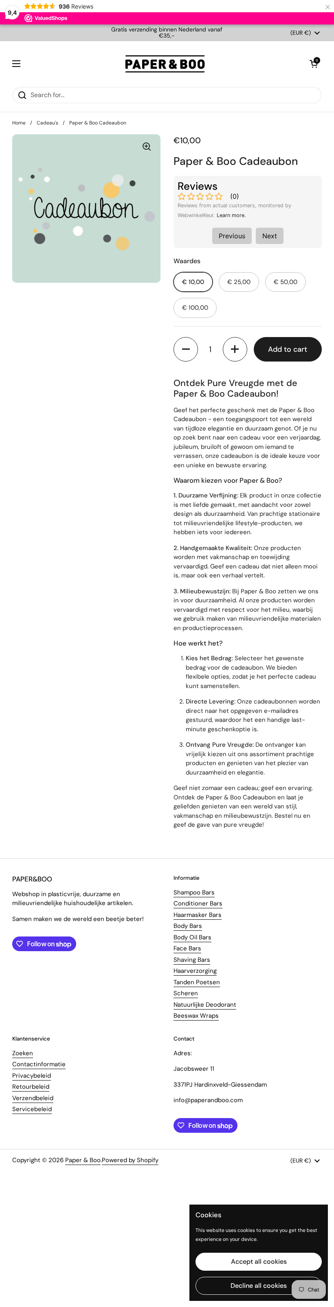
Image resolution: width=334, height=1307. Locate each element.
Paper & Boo (83, 1160)
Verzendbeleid (32, 1098)
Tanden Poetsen (197, 982)
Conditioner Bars (198, 903)
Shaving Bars (192, 960)
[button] (313, 63)
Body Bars (188, 926)
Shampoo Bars (194, 892)
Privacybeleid (31, 1076)
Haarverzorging (195, 971)
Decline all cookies (259, 1285)
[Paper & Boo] (165, 63)
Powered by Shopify (130, 1160)
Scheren (186, 993)
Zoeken (22, 1053)
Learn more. (231, 215)
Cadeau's (47, 123)
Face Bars (187, 948)
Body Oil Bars (192, 937)
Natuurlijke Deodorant (205, 1005)
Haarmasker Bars (198, 915)
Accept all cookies (259, 1261)
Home (19, 123)
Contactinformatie (39, 1064)
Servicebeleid (32, 1109)
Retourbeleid (30, 1087)
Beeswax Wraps (196, 1016)
